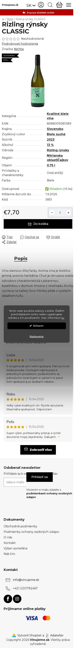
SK (29, 5)
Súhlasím (38, 325)
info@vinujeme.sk (26, 580)
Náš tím (9, 554)
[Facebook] (8, 599)
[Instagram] (17, 599)
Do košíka (40, 224)
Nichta (19, 49)
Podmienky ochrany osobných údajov (31, 532)
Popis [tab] (20, 258)
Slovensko (55, 129)
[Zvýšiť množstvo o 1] (69, 211)
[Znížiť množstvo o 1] (51, 211)
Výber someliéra (15, 548)
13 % (50, 145)
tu (62, 317)
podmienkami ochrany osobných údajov (49, 495)
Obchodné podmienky (20, 526)
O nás (8, 537)
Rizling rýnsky (58, 150)
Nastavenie (37, 336)
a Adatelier (53, 635)
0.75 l (51, 165)
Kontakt (10, 543)
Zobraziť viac (41, 450)
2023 (50, 139)
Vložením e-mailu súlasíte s (49, 493)
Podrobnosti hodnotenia (20, 43)
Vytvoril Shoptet (29, 635)
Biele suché (56, 134)
